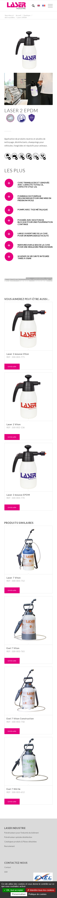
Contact (7, 867)
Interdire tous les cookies (41, 890)
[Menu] (49, 5)
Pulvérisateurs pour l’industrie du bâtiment (21, 833)
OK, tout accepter (14, 890)
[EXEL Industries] (43, 878)
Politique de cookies (37, 894)
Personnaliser (19, 894)
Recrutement (9, 846)
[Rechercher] (32, 5)
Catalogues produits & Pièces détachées (20, 841)
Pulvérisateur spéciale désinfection (18, 837)
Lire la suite (12, 366)
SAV (6, 872)
